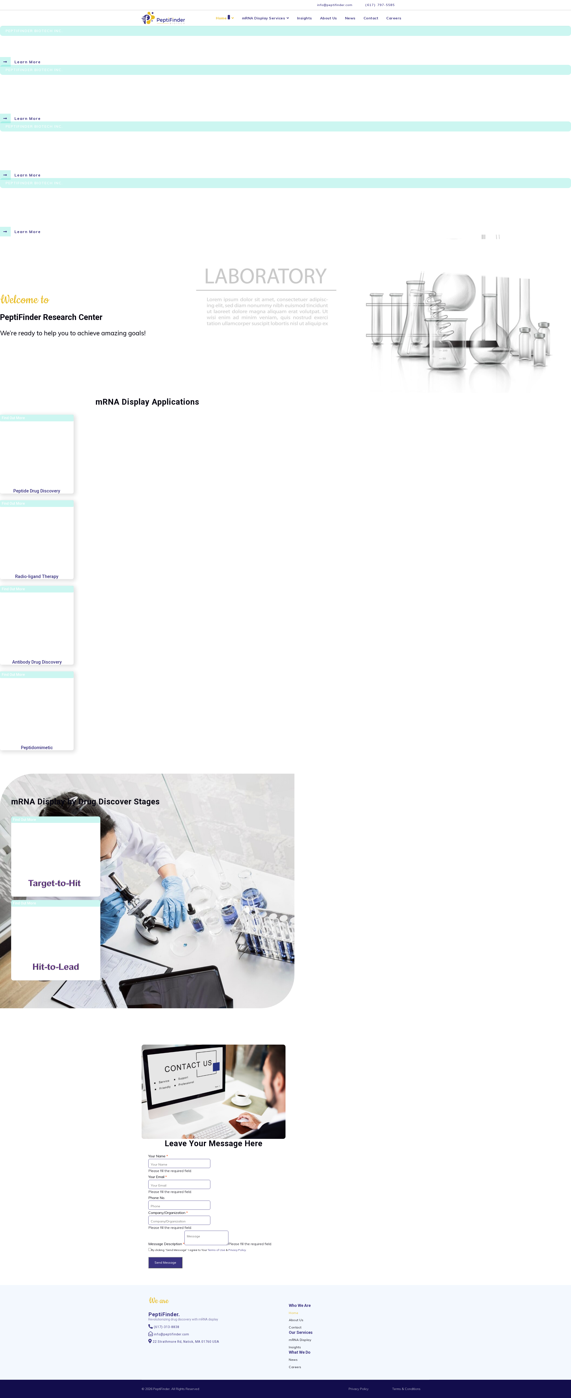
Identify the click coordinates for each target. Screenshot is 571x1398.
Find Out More (13, 418)
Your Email (157, 1177)
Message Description (166, 1244)
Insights (304, 18)
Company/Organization (168, 1212)
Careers (393, 18)
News (350, 18)
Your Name (158, 1156)
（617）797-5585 (379, 5)
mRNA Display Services (263, 18)
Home (221, 18)
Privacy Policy (237, 1250)
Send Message (165, 1263)
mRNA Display (300, 1340)
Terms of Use (216, 1250)
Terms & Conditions (406, 1389)
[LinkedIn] (405, 5)
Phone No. (156, 1197)
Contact (371, 18)
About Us (328, 18)
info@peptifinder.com (334, 5)
